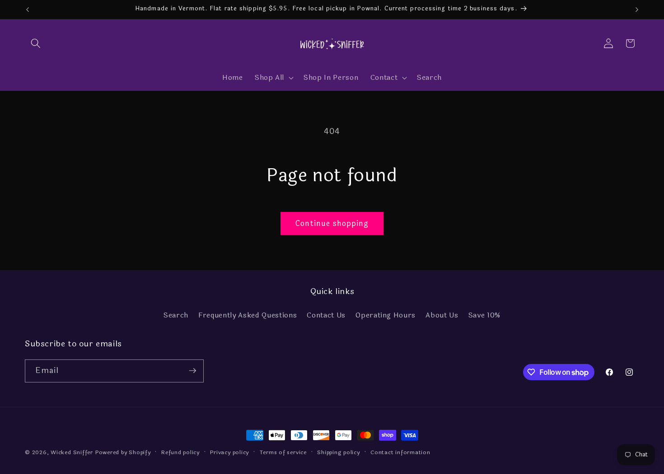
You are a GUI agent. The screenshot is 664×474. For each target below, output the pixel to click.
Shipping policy (338, 452)
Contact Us (326, 314)
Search (176, 314)
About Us (442, 314)
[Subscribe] (192, 370)
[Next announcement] (637, 9)
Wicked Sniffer (72, 452)
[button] (36, 43)
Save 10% (484, 314)
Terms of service (283, 452)
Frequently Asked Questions (247, 314)
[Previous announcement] (27, 9)
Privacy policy (229, 452)
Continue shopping (332, 223)
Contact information (400, 452)
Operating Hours (385, 314)
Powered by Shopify (123, 452)
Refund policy (180, 452)
